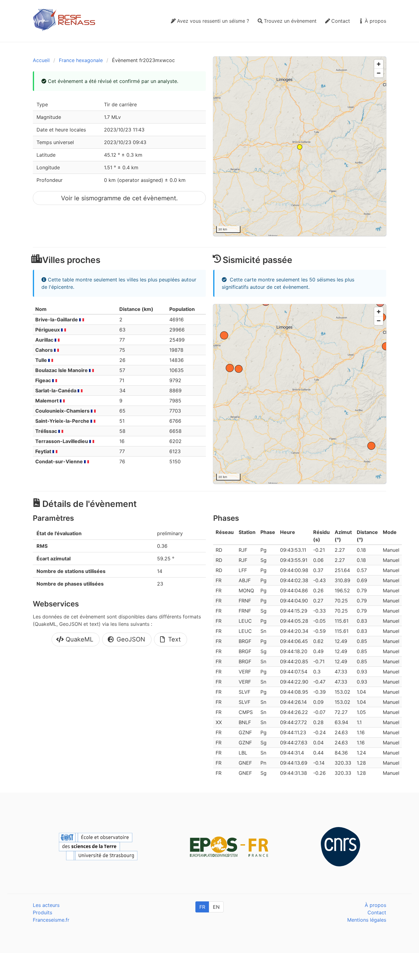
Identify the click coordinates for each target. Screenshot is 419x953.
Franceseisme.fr (51, 920)
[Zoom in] (378, 64)
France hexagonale (81, 60)
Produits (42, 912)
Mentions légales (366, 920)
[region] (299, 146)
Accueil (41, 60)
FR (202, 907)
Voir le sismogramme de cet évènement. (119, 198)
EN (216, 907)
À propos (375, 905)
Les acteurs (46, 905)
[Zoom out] (378, 73)
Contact (376, 912)
